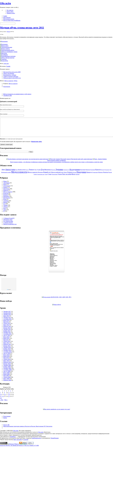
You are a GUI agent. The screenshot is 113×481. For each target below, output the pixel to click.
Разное (5, 187)
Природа (89, 172)
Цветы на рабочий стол (10, 224)
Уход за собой (66, 174)
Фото (73, 174)
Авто (3, 169)
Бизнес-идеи (21, 169)
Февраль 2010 (7, 362)
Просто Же (6, 425)
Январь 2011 (6, 346)
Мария (8, 31)
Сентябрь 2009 (7, 369)
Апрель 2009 (7, 377)
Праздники (81, 172)
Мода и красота (8, 80)
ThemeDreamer (54, 438)
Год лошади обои (8, 221)
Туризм (60, 174)
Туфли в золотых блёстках (10, 76)
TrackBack (7, 95)
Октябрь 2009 (7, 368)
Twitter (5, 16)
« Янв (1, 400)
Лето (110, 169)
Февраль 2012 (7, 326)
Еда (42, 169)
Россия (110, 172)
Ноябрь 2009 (6, 366)
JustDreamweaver (36, 438)
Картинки (82, 169)
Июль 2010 (6, 355)
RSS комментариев (8, 19)
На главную (10, 10)
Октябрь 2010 (7, 350)
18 (9, 394)
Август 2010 (6, 353)
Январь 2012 (6, 328)
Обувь (15, 80)
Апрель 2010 (7, 359)
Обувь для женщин (8, 73)
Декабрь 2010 (7, 347)
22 (3, 396)
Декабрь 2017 (7, 311)
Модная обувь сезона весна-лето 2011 (22, 27)
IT (4, 211)
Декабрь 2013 (7, 314)
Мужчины (40, 172)
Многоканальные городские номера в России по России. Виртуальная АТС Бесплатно (27, 426)
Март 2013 (6, 316)
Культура (5, 193)
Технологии (54, 174)
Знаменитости (66, 169)
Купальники (107, 169)
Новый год (46, 172)
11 (9, 392)
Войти (5, 417)
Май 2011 (6, 340)
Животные (53, 169)
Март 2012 (6, 325)
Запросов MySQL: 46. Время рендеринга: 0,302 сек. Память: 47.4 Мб (19, 445)
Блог (4, 208)
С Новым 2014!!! (8, 222)
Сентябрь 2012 (7, 319)
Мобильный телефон (6, 172)
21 (1, 396)
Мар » (6, 400)
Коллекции (92, 169)
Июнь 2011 (6, 338)
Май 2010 (6, 357)
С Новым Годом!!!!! (8, 218)
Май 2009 (6, 375)
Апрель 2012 (7, 323)
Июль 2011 (6, 337)
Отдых (74, 172)
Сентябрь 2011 (7, 334)
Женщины (47, 169)
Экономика (6, 182)
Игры (4, 199)
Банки (16, 169)
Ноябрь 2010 (6, 349)
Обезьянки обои (7, 219)
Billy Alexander (18, 439)
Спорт (46, 174)
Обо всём (5, 3)
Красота (98, 169)
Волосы (26, 169)
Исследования (74, 169)
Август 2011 (6, 335)
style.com (6, 63)
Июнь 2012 (6, 320)
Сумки (50, 174)
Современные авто (41, 174)
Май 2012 (6, 322)
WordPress (13, 436)
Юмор (5, 181)
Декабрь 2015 (7, 313)
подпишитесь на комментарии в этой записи (17, 94)
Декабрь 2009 (7, 365)
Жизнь (5, 202)
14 (1, 394)
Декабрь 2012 (7, 317)
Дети (35, 169)
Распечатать (6, 86)
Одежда (69, 172)
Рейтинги (100, 172)
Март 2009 (6, 378)
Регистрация (6, 416)
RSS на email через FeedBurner (11, 20)
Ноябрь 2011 (6, 331)
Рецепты (105, 172)
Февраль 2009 (7, 380)
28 (1, 398)
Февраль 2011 (7, 344)
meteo (9, 289)
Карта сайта (10, 11)
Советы (35, 174)
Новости (5, 190)
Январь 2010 (6, 363)
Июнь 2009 (6, 374)
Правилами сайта (36, 141)
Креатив (102, 169)
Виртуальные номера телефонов (56, 160)
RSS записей (7, 17)
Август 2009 (6, 371)
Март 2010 (6, 360)
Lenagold (25, 439)
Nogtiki (8, 66)
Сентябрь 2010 (7, 352)
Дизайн (39, 169)
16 (5, 394)
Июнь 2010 (6, 356)
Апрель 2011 (6, 341)
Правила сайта (11, 13)
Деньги (31, 169)
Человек (77, 174)
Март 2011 (6, 343)
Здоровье (59, 169)
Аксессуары (10, 169)
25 (9, 396)
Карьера (88, 169)
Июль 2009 (6, 372)
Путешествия (95, 172)
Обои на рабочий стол (57, 172)
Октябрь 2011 (7, 332)
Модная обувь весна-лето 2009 (12, 72)
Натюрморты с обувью (9, 75)
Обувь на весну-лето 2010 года (12, 78)
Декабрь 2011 (7, 329)
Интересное (6, 197)
